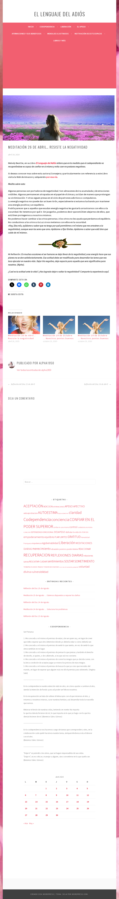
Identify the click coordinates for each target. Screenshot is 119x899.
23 (57, 808)
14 (36, 801)
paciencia (62, 549)
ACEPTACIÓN (33, 506)
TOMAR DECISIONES (51, 567)
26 (88, 808)
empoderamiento (34, 537)
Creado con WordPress (42, 894)
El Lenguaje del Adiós (46, 163)
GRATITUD (74, 537)
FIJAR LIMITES (61, 537)
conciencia (60, 519)
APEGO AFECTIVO (75, 506)
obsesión (55, 549)
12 (88, 795)
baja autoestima (63, 513)
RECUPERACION (37, 555)
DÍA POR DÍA (83, 532)
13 (26, 801)
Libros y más (59, 40)
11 (77, 795)
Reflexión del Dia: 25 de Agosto (36, 588)
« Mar (26, 823)
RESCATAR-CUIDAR (38, 561)
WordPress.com (80, 894)
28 (36, 815)
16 (57, 801)
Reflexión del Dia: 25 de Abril (23, 384)
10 (67, 795)
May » (31, 823)
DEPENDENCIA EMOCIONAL (42, 532)
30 (57, 815)
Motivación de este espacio (88, 33)
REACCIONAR (85, 549)
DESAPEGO (59, 532)
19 (88, 801)
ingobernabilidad (50, 543)
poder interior (72, 549)
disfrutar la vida (72, 532)
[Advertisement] (59, 66)
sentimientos (55, 561)
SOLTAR (69, 561)
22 (47, 808)
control (73, 527)
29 (47, 815)
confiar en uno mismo (61, 527)
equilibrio (49, 537)
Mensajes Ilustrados (58, 33)
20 (26, 808)
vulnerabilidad (39, 572)
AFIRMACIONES (58, 507)
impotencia (37, 543)
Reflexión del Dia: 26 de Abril (96, 384)
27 (26, 815)
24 (67, 808)
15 (47, 801)
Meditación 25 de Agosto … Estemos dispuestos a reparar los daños (52, 595)
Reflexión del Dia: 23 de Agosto (36, 616)
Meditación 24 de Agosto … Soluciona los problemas (45, 609)
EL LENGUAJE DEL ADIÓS (59, 14)
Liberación (66, 26)
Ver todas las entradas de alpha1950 (34, 369)
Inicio (31, 26)
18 (77, 801)
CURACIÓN (27, 532)
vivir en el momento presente (69, 567)
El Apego (81, 26)
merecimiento (41, 549)
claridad (75, 512)
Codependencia (47, 26)
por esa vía (51, 176)
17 (67, 801)
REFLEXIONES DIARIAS (67, 555)
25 (77, 808)
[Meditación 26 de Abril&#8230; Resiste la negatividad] (24, 325)
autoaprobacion (31, 513)
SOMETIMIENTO (84, 561)
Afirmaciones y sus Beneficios (26, 33)
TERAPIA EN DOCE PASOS (33, 567)
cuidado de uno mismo (85, 527)
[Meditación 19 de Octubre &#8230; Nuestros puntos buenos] (59, 325)
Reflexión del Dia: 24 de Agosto (36, 602)
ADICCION (48, 506)
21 (36, 808)
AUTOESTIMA (48, 512)
